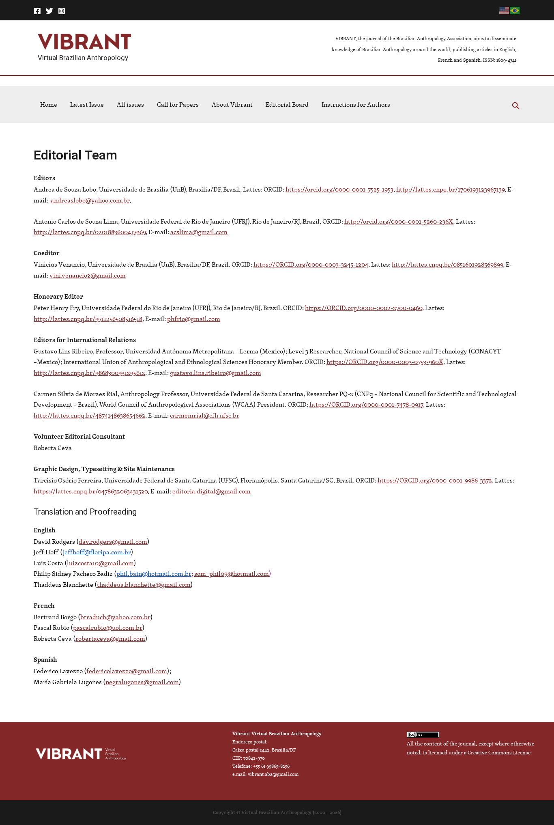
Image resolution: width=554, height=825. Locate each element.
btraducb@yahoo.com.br (115, 617)
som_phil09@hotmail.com (231, 573)
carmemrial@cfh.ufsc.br (204, 415)
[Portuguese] (515, 10)
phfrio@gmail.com (193, 318)
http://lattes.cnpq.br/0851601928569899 (447, 264)
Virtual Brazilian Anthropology (83, 58)
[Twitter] (49, 11)
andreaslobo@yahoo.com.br (90, 200)
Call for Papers (178, 104)
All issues (130, 104)
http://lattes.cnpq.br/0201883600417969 (90, 232)
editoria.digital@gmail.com (211, 491)
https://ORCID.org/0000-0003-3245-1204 (310, 264)
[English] (504, 10)
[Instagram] (61, 11)
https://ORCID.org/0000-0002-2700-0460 (363, 307)
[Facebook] (37, 11)
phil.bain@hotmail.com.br (153, 573)
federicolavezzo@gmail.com (126, 671)
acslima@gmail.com (199, 232)
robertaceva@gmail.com (110, 638)
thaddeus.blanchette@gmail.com (144, 584)
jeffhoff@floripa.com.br (97, 552)
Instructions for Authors (356, 104)
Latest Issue (87, 104)
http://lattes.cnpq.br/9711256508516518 (88, 318)
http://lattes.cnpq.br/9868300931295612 (89, 372)
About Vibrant (232, 104)
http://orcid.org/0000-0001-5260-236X (398, 221)
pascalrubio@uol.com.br (107, 627)
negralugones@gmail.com (142, 682)
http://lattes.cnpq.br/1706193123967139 (450, 189)
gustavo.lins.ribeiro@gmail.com (215, 372)
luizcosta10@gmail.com (100, 563)
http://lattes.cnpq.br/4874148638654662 (89, 415)
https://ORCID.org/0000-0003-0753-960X (384, 361)
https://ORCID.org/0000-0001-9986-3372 (435, 480)
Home (48, 104)
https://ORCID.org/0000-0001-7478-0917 (366, 404)
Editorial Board (287, 104)
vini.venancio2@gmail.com (87, 275)
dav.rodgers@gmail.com (113, 541)
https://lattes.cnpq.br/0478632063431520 (91, 491)
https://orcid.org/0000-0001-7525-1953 (339, 189)
